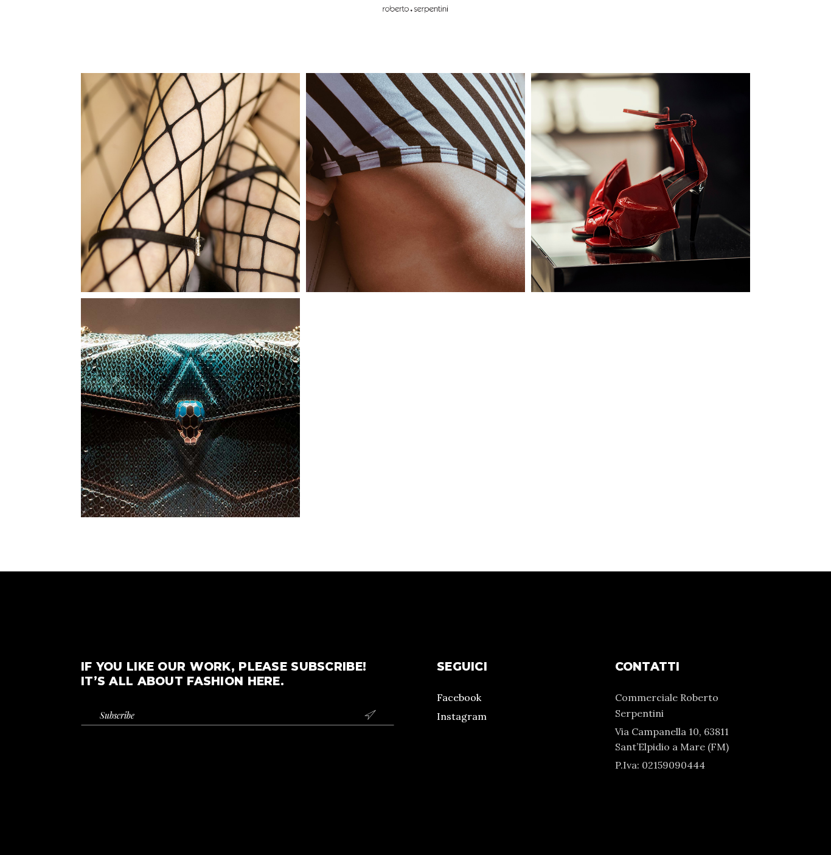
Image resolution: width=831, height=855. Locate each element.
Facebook (459, 697)
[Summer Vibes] (415, 182)
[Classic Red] (640, 182)
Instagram (462, 716)
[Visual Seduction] (190, 182)
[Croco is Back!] (190, 407)
